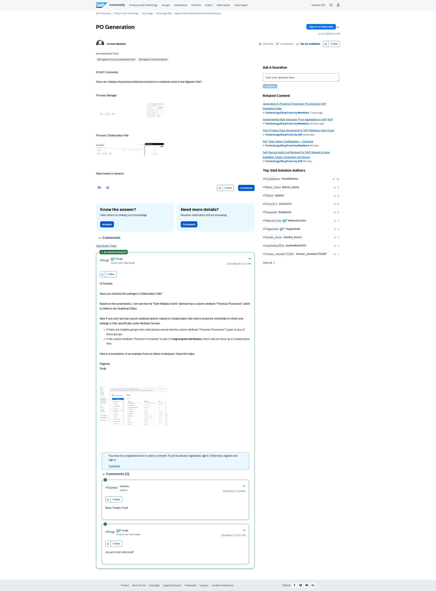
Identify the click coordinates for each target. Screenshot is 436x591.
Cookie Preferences (223, 585)
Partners (196, 5)
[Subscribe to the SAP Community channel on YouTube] (306, 585)
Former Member (116, 44)
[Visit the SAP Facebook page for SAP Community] (294, 585)
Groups (166, 5)
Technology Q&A (163, 13)
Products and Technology (143, 5)
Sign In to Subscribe (321, 26)
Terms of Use (139, 585)
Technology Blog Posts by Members (287, 112)
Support (204, 585)
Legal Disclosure (172, 585)
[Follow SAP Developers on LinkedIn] (313, 585)
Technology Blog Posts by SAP (284, 134)
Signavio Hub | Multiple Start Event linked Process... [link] (198, 13)
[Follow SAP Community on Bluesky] (300, 585)
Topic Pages (241, 5)
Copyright (154, 585)
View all (267, 262)
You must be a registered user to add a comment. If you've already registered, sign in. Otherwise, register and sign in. (173, 457)
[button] (325, 44)
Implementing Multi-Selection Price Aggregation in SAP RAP (298, 119)
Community (117, 4)
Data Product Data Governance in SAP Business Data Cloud (298, 130)
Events (209, 5)
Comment (246, 188)
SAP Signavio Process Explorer (153, 59)
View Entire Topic (106, 245)
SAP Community (103, 13)
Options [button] (337, 27)
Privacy (125, 585)
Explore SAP (318, 5)
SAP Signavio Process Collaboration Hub (116, 59)
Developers (180, 5)
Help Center (223, 5)
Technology (147, 13)
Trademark (190, 585)
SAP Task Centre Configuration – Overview (288, 141)
